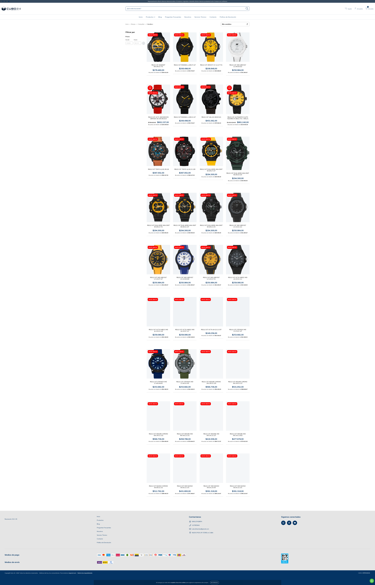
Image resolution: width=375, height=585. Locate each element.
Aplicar (143, 43)
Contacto (213, 17)
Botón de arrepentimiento (85, 573)
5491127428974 (197, 521)
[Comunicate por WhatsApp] (372, 581)
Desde (127, 39)
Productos (150, 17)
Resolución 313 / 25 (11, 519)
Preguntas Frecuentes (173, 17)
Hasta (135, 39)
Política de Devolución (228, 17)
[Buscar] (247, 8)
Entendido (214, 582)
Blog (160, 17)
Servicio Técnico (200, 17)
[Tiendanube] (364, 573)
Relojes (133, 24)
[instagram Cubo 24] (2, 1)
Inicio (141, 17)
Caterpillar (141, 24)
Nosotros (187, 17)
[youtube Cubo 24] (8, 1)
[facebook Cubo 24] (5, 1)
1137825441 (196, 525)
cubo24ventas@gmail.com (200, 529)
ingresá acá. (72, 573)
